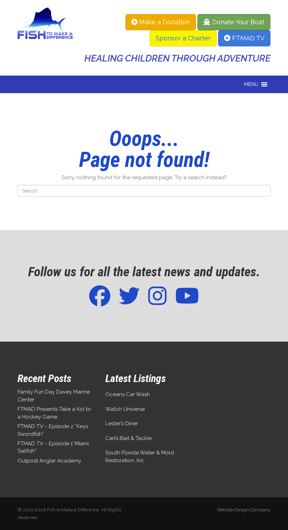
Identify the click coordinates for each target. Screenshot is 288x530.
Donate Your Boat (237, 22)
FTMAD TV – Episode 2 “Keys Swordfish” (53, 430)
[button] (251, 84)
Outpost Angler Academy (49, 461)
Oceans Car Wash (127, 394)
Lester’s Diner (121, 423)
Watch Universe (125, 409)
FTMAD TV (247, 38)
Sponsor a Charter (183, 38)
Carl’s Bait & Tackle (128, 438)
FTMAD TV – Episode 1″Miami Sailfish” (53, 447)
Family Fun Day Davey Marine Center (54, 395)
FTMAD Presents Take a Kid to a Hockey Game (54, 413)
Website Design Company (243, 509)
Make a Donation (163, 22)
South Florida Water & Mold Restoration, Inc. (139, 456)
